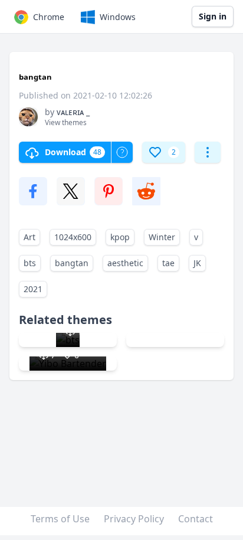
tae (168, 263)
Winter (162, 237)
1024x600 (72, 237)
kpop (120, 237)
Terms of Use (60, 518)
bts (30, 263)
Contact (195, 518)
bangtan (71, 263)
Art (29, 237)
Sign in (212, 16)
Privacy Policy (134, 518)
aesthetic (125, 263)
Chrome (48, 16)
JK (197, 263)
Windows (118, 16)
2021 (33, 288)
